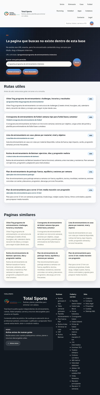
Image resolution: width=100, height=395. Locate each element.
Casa (81, 4)
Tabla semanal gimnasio (61, 308)
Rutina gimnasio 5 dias (62, 301)
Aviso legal (89, 303)
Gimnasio (72, 4)
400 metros (76, 360)
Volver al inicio (13, 72)
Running (60, 11)
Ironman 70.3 (77, 347)
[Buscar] (92, 23)
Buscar (77, 62)
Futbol (89, 4)
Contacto (80, 17)
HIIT (59, 332)
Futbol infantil (77, 322)
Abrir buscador (30, 72)
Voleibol (70, 11)
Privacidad (89, 306)
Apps (79, 11)
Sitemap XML (90, 311)
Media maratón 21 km (76, 337)
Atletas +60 (76, 368)
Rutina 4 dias (62, 324)
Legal (90, 17)
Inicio (62, 4)
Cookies (88, 309)
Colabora (88, 11)
